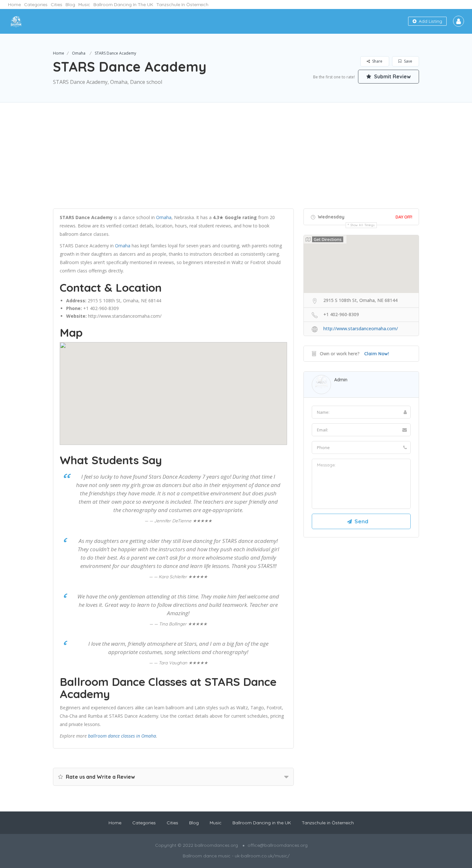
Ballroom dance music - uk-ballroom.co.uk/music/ (236, 856)
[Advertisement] (236, 163)
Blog (70, 4)
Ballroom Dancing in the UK (123, 4)
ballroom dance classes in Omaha (122, 736)
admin (340, 379)
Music (84, 4)
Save (407, 61)
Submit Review (392, 76)
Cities (56, 4)
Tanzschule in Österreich (182, 4)
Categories (36, 4)
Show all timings (363, 225)
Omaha (78, 53)
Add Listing (429, 21)
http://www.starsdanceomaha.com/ (125, 316)
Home (14, 4)
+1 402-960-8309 (101, 308)
